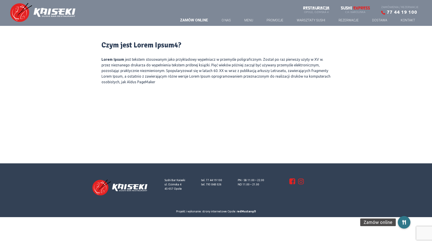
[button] (404, 223)
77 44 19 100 (401, 12)
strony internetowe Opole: (229, 211)
